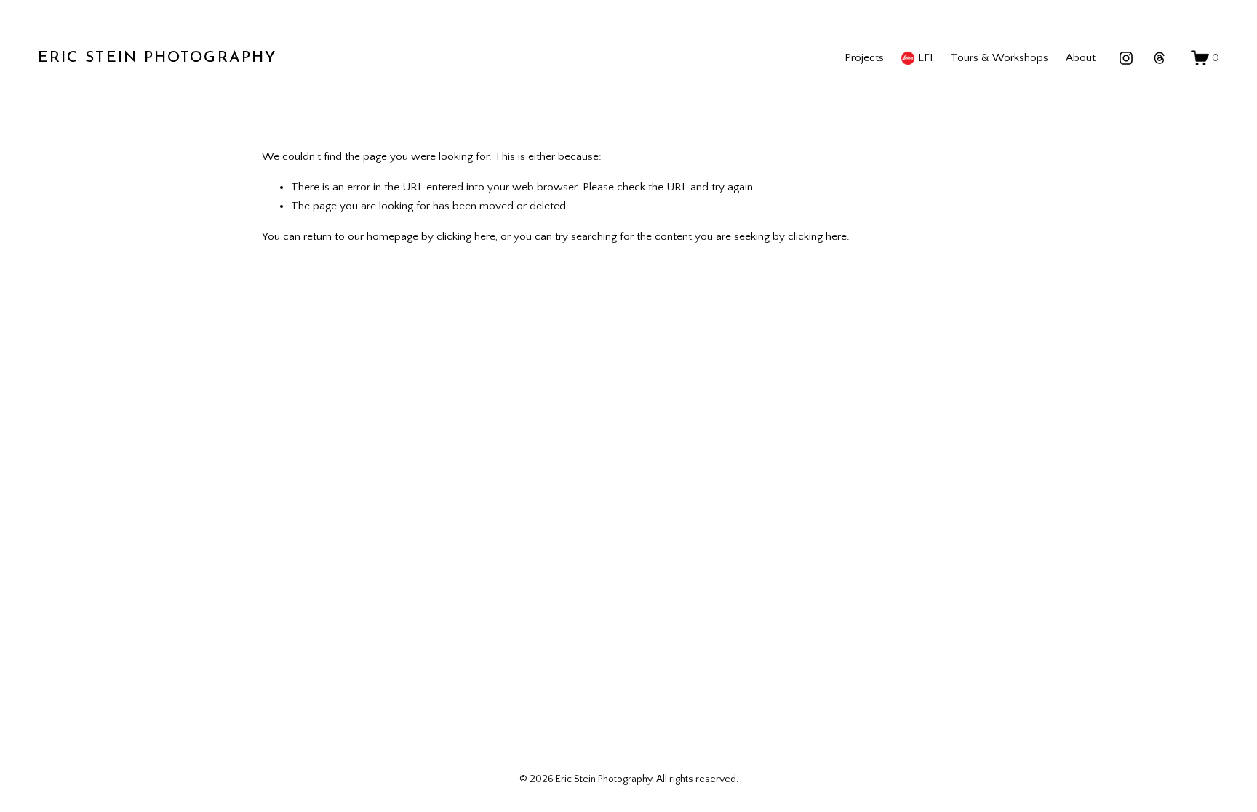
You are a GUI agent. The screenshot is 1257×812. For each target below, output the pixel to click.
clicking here (465, 236)
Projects (864, 58)
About (1081, 58)
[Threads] (1160, 58)
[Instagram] (1126, 58)
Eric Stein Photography (157, 57)
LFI (925, 58)
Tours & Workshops (999, 58)
